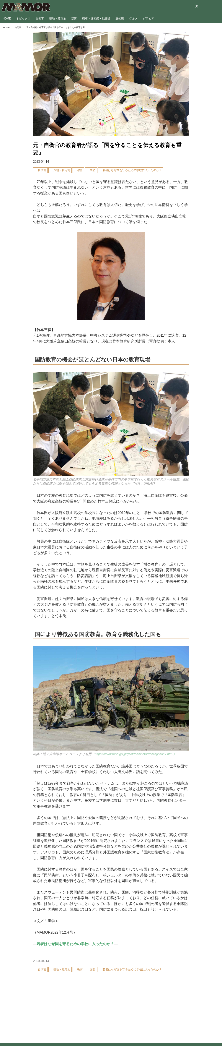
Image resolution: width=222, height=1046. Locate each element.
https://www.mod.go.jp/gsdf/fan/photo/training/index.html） (135, 754)
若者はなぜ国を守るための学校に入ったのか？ (75, 944)
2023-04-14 (41, 161)
